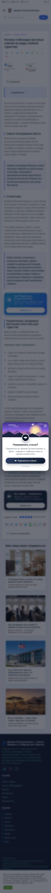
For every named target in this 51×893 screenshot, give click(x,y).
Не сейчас (26, 466)
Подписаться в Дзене (27, 460)
